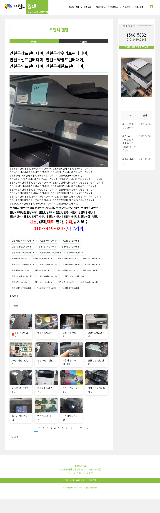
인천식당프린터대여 (19, 282)
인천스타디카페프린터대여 (73, 276)
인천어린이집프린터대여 (46, 288)
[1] (68, 364)
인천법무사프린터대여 (48, 241)
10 (70, 428)
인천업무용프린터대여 (70, 288)
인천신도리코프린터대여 (42, 282)
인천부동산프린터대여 (70, 247)
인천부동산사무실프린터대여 (23, 253)
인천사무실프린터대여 (91, 259)
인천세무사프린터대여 (20, 270)
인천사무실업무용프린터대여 (23, 264)
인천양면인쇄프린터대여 (21, 288)
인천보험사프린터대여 (47, 247)
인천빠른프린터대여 (19, 259)
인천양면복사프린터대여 (89, 282)
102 (80, 428)
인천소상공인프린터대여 (65, 270)
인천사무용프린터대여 (48, 264)
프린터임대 (130, 159)
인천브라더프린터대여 (75, 253)
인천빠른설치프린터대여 (42, 259)
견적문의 (92, 480)
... (75, 428)
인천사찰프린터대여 (71, 264)
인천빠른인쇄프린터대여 (67, 259)
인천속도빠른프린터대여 (47, 276)
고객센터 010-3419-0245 (74, 480)
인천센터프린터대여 (42, 270)
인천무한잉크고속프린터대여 (23, 241)
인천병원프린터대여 (71, 241)
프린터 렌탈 (58, 30)
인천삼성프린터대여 (92, 264)
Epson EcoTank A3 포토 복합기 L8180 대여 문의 (129, 143)
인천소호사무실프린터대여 (22, 276)
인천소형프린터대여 (89, 270)
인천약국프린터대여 (66, 282)
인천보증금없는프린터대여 (22, 247)
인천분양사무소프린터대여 (50, 253)
